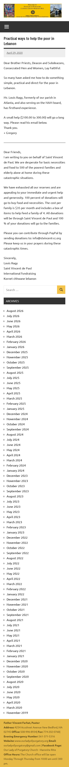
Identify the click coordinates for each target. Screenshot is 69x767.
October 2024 (16, 424)
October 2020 (16, 671)
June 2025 (13, 383)
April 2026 (13, 331)
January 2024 (15, 470)
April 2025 (13, 393)
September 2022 (18, 553)
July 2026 (13, 316)
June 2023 (13, 506)
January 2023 (15, 532)
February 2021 (16, 651)
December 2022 (17, 537)
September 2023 (18, 491)
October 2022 (16, 547)
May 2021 (13, 635)
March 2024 (14, 460)
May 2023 (13, 511)
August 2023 (15, 496)
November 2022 (17, 542)
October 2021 (16, 609)
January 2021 (15, 656)
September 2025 (18, 367)
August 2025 (15, 372)
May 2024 (13, 450)
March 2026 (14, 336)
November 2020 (17, 666)
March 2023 (14, 522)
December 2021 (17, 599)
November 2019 (17, 712)
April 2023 (13, 517)
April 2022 (13, 578)
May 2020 (13, 697)
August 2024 (15, 434)
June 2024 (13, 444)
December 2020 (17, 661)
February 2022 (16, 589)
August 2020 (15, 681)
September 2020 (18, 676)
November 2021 (17, 604)
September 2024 (18, 429)
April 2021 (13, 640)
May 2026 (13, 326)
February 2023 (16, 527)
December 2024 (17, 414)
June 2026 (13, 321)
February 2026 (16, 341)
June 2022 (13, 568)
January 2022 (15, 594)
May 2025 (13, 388)
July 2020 (13, 687)
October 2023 (16, 486)
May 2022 (13, 573)
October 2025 (16, 362)
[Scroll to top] (61, 759)
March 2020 (14, 707)
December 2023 (17, 475)
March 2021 (14, 645)
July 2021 (13, 625)
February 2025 (16, 403)
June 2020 (13, 692)
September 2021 (18, 614)
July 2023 (13, 501)
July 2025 (13, 377)
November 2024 (17, 419)
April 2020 (13, 702)
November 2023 (17, 481)
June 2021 (13, 630)
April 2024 (13, 455)
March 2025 (14, 398)
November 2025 (17, 357)
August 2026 (15, 310)
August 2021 (15, 620)
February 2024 (16, 465)
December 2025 (17, 352)
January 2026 (15, 347)
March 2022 (14, 584)
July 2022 (13, 563)
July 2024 (13, 439)
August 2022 (15, 558)
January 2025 (15, 408)
